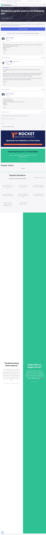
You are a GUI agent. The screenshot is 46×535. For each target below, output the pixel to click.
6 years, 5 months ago (27, 33)
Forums (16, 24)
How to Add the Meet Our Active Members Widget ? (38, 186)
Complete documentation (39, 177)
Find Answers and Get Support (7, 24)
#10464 (43, 57)
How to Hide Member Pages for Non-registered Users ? (23, 195)
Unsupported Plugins (39, 24)
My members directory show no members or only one (7, 187)
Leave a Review (34, 381)
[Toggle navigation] (44, 5)
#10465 (43, 89)
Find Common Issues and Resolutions (11, 383)
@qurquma (6, 67)
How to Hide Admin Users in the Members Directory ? (38, 195)
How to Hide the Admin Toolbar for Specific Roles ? (7, 195)
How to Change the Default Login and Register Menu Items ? (7, 204)
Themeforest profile (38, 1)
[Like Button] (4, 53)
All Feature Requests (23, 160)
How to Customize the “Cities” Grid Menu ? (23, 186)
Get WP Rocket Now (23, 144)
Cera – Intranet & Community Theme (26, 24)
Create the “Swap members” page (23, 203)
